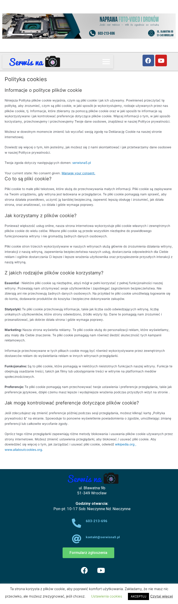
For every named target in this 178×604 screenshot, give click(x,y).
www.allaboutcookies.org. (24, 449)
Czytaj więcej (161, 596)
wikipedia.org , (125, 444)
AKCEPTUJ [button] (138, 596)
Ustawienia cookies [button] (106, 596)
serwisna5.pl (81, 163)
